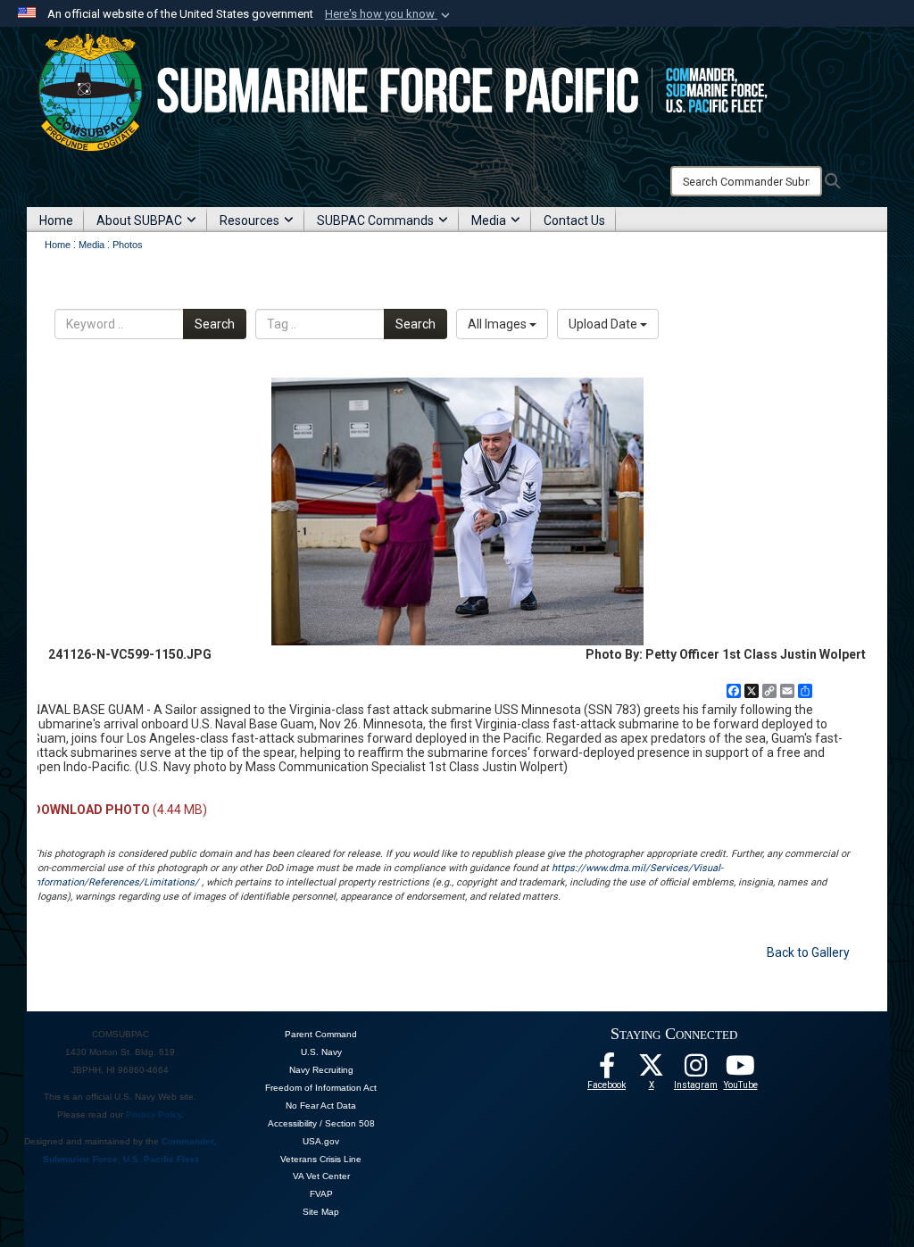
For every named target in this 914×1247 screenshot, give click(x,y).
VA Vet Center (321, 1176)
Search (215, 324)
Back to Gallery (808, 952)
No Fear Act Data (321, 1105)
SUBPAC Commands (375, 220)
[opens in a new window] (696, 1070)
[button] (389, 14)
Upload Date (604, 324)
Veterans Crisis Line (320, 1159)
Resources (249, 220)
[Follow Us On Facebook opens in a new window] (607, 1070)
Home (56, 220)
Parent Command (321, 1034)
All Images (498, 324)
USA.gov (321, 1141)
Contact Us (574, 220)
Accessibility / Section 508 (321, 1123)
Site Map (321, 1212)
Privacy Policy (153, 1114)
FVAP (321, 1194)
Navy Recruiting (321, 1070)
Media (488, 220)
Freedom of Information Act (321, 1088)
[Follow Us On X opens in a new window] (651, 1070)
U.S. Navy (321, 1052)
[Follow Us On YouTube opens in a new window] (741, 1070)
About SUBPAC (139, 220)
